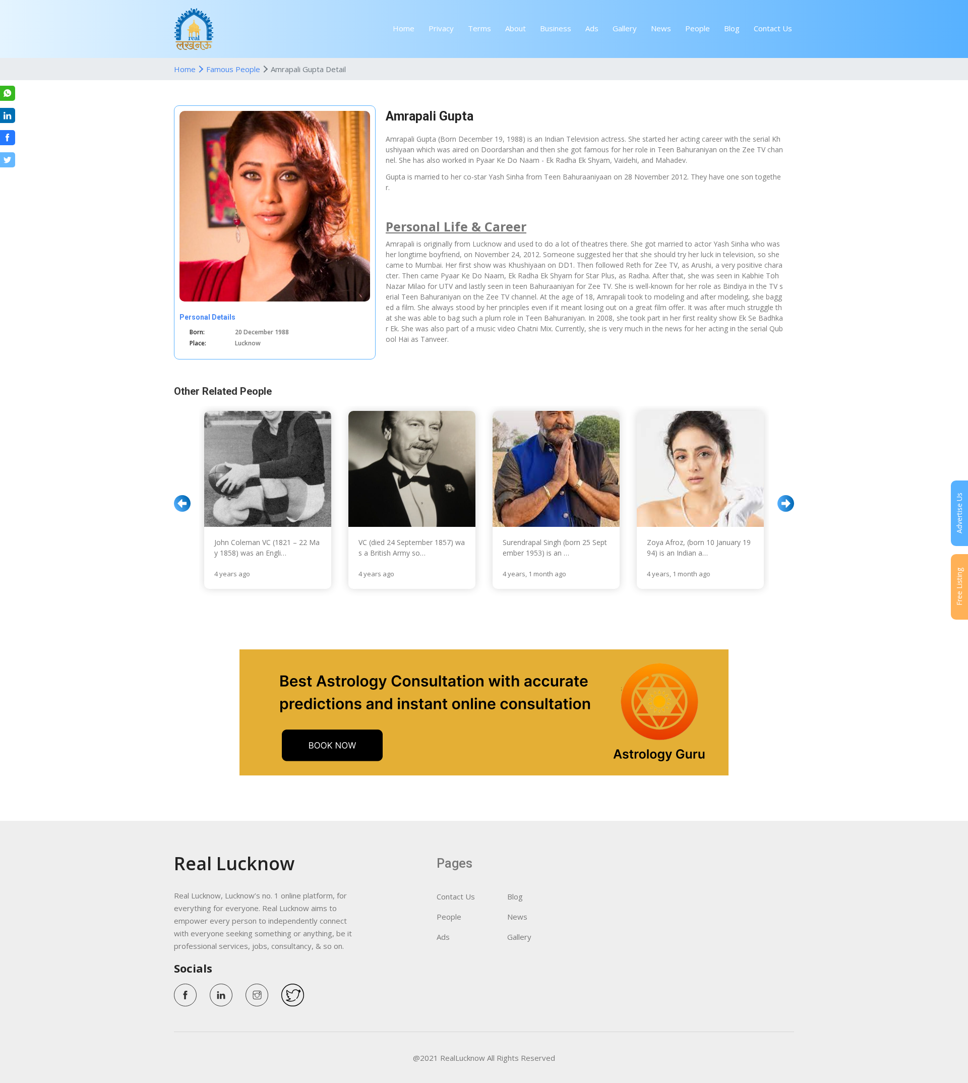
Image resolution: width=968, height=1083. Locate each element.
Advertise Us (959, 513)
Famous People (233, 69)
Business (555, 28)
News (661, 28)
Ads (591, 28)
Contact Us (773, 28)
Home (403, 28)
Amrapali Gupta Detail (308, 69)
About (515, 28)
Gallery (625, 28)
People (697, 28)
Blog (732, 28)
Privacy (441, 28)
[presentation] (182, 503)
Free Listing (959, 587)
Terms (479, 28)
